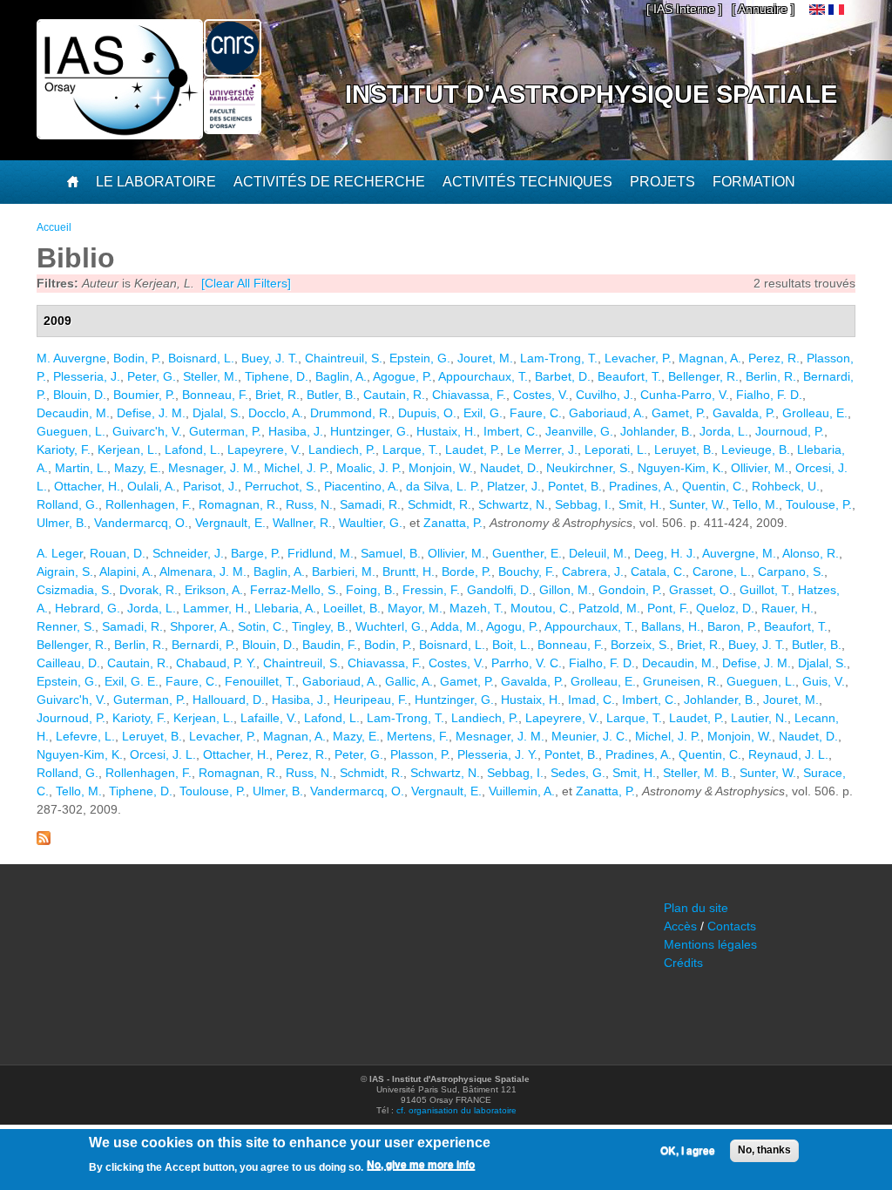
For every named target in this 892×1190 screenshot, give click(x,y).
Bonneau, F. (215, 395)
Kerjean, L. (128, 449)
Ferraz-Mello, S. (294, 590)
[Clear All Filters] (246, 283)
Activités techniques (527, 181)
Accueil (54, 227)
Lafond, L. (192, 449)
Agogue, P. (402, 376)
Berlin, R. (771, 376)
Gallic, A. (409, 681)
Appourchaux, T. (483, 376)
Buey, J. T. (269, 358)
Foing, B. (370, 590)
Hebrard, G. (87, 608)
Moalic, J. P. (369, 468)
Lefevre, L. (85, 736)
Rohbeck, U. (786, 486)
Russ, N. (309, 504)
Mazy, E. (137, 468)
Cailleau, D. (68, 663)
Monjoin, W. (441, 468)
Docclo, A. (275, 413)
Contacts (731, 926)
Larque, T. (410, 449)
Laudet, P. (472, 449)
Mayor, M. (415, 608)
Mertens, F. (418, 736)
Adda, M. (455, 626)
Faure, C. (536, 413)
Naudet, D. (509, 468)
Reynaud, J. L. (788, 754)
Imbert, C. (510, 431)
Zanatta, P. (453, 523)
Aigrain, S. (65, 571)
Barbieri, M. (343, 571)
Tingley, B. (320, 626)
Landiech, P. (341, 449)
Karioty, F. (64, 449)
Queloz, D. (725, 608)
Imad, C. (591, 700)
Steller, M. (210, 376)
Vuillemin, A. (522, 791)
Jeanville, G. (579, 431)
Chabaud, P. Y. (216, 663)
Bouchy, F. (526, 571)
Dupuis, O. (427, 413)
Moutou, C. (540, 608)
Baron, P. (732, 626)
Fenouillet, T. (260, 681)
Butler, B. (331, 395)
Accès (680, 926)
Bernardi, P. (203, 645)
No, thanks (764, 1150)
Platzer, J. (514, 486)
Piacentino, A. (361, 486)
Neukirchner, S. (588, 468)
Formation (754, 181)
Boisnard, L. (201, 358)
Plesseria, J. (86, 376)
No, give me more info (421, 1165)
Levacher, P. (638, 358)
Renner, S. (66, 626)
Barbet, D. (563, 376)
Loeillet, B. (352, 608)
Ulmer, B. (62, 523)
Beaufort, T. (629, 376)
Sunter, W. (697, 504)
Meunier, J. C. (589, 736)
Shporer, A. (200, 626)
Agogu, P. (512, 626)
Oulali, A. (151, 486)
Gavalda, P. (744, 413)
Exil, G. (483, 413)
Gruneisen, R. (681, 681)
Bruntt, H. (408, 571)
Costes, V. (541, 395)
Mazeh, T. (476, 608)
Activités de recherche (329, 181)
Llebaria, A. (285, 608)
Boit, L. (511, 645)
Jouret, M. (485, 358)
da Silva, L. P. (443, 486)
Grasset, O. (701, 590)
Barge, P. (255, 553)
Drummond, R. (350, 413)
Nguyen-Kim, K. (681, 468)
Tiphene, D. (276, 376)
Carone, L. (722, 571)
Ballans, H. (670, 626)
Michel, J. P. (296, 468)
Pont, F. (668, 608)
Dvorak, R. (148, 590)
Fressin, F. (431, 590)
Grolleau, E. (815, 413)
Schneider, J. (188, 553)
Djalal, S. (217, 413)
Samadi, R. (370, 504)
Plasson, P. (420, 754)
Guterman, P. (225, 431)
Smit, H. (640, 504)
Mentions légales (710, 944)
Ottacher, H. (87, 486)
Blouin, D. (79, 395)
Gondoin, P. (630, 590)
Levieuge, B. (755, 449)
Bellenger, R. (703, 376)
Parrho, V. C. (526, 663)
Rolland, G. (67, 504)
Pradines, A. (642, 486)
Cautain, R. (394, 395)
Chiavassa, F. (469, 395)
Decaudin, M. (73, 413)
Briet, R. (277, 395)
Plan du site (696, 908)
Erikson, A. (214, 590)
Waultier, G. (370, 523)
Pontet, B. (575, 486)
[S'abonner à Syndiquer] (44, 841)
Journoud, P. (789, 431)
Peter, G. (151, 376)
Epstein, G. (419, 358)
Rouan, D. (117, 553)
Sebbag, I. (583, 504)
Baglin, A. (341, 376)
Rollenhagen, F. (148, 504)
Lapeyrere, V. (264, 449)
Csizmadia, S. (74, 590)
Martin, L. (81, 468)
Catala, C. (658, 571)
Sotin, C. (261, 626)
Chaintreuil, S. (343, 358)
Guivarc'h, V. (147, 431)
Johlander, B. (656, 431)
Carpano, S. (791, 571)
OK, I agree (687, 1151)
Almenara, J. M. (203, 571)
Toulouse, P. (819, 504)
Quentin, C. (713, 486)
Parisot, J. (210, 486)
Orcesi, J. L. (163, 754)
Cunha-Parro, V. (684, 395)
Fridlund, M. (320, 553)
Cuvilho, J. (604, 395)
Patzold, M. (609, 608)
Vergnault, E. (230, 523)
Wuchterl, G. (389, 626)
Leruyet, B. (684, 449)
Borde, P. (466, 571)
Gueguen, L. (71, 431)
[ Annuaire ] (763, 9)
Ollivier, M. (759, 468)
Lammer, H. (215, 608)
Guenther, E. (527, 553)
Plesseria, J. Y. (497, 754)
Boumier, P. (144, 395)
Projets (662, 181)
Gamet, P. (679, 413)
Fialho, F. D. (769, 395)
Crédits (683, 963)
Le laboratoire (156, 181)
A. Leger (60, 553)
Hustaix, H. (446, 431)
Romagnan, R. (239, 504)
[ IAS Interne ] (684, 9)
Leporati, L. (616, 449)
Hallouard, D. (229, 700)
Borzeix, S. (640, 645)
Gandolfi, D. (499, 590)
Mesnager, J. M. (212, 468)
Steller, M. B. (698, 773)
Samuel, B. (391, 553)
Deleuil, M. (598, 553)
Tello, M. (756, 504)
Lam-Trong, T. (559, 358)
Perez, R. (774, 358)
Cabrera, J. (593, 571)
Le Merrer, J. (542, 449)
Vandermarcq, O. (141, 523)
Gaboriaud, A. (607, 413)
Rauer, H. (787, 608)
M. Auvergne (71, 358)
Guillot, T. (765, 590)
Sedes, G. (578, 773)
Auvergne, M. (739, 553)
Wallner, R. (302, 523)
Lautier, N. (759, 718)
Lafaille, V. (268, 718)
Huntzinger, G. (369, 431)
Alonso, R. (810, 553)
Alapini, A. (126, 571)
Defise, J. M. (151, 413)
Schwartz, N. (513, 504)
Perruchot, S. (281, 486)
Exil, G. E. (132, 681)
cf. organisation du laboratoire (456, 1110)
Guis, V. (823, 681)
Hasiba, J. (295, 431)
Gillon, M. (565, 590)
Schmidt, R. (439, 504)
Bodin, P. (137, 358)
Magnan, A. (710, 358)
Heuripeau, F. (371, 700)
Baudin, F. (329, 645)
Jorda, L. (723, 431)
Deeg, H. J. (665, 553)
